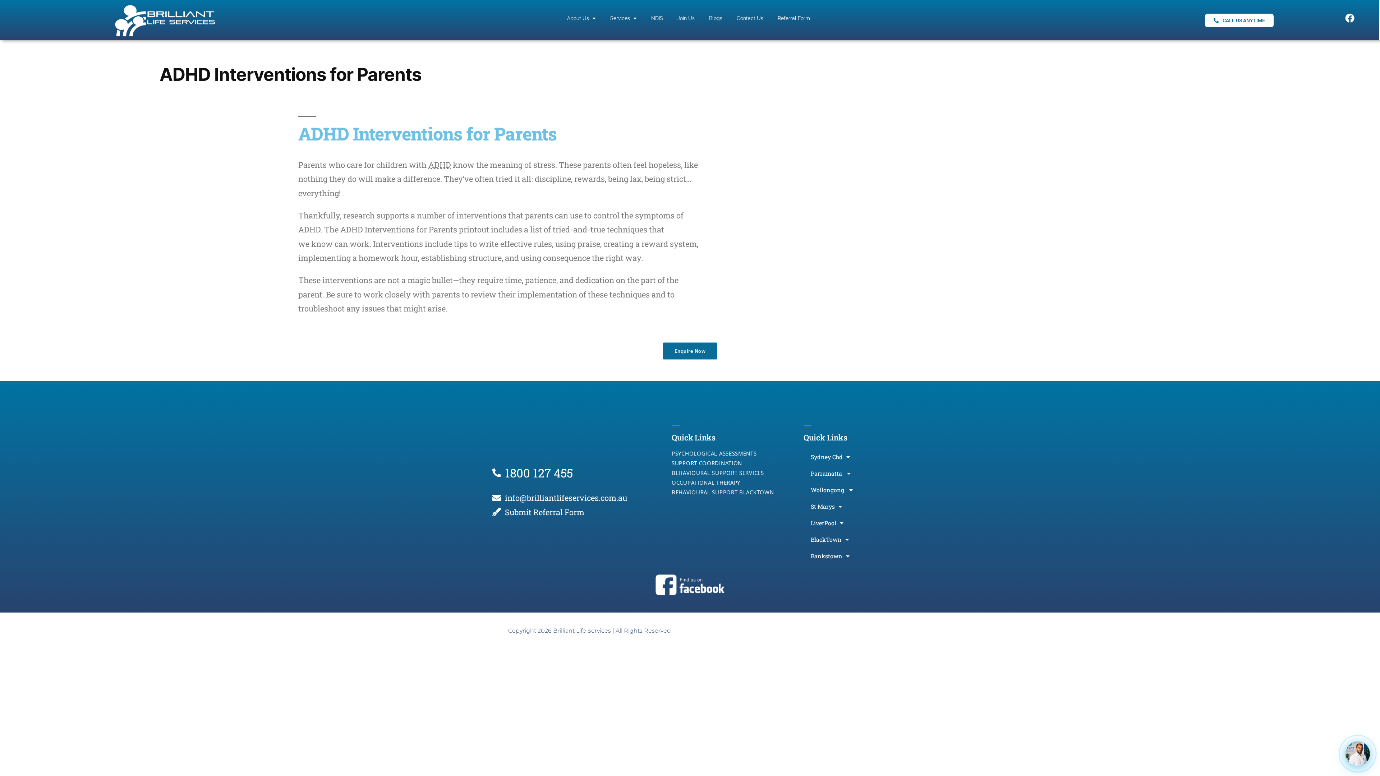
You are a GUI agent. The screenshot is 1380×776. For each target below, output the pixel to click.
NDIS (657, 18)
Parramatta (827, 473)
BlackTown (826, 539)
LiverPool (823, 523)
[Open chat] (1358, 754)
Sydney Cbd (827, 457)
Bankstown (826, 556)
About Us (578, 18)
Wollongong (828, 490)
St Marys (823, 506)
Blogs (715, 18)
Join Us (686, 18)
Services (620, 18)
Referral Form (794, 18)
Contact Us (750, 18)
